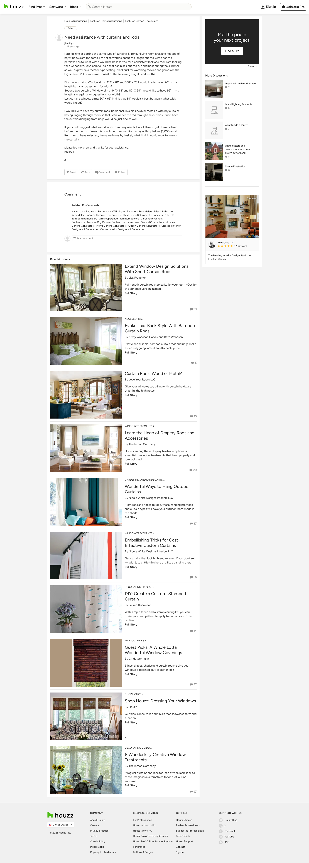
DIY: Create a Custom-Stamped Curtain (155, 596)
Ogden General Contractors (144, 225)
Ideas (74, 7)
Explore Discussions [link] (75, 21)
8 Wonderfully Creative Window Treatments (155, 757)
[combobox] (139, 6)
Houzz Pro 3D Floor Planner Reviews (153, 841)
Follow (122, 172)
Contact (180, 846)
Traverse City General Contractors (106, 222)
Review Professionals (188, 825)
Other (71, 28)
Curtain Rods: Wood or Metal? (153, 373)
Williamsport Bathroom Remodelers (119, 218)
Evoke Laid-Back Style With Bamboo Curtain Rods (160, 328)
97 (195, 791)
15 (195, 416)
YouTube (229, 836)
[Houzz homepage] (14, 6)
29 (195, 309)
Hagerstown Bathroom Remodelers (92, 211)
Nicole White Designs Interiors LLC (151, 497)
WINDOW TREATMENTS (139, 426)
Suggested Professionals (190, 830)
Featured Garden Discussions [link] (141, 21)
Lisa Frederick (137, 277)
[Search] (89, 6)
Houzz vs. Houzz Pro (144, 825)
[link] (237, 246)
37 (195, 684)
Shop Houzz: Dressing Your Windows (160, 700)
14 (195, 630)
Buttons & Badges (143, 852)
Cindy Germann (139, 658)
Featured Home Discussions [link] (106, 21)
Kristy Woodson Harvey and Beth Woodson (156, 337)
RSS (226, 842)
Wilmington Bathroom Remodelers (132, 211)
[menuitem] (36, 7)
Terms (93, 836)
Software (56, 7)
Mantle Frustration (235, 166)
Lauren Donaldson (140, 605)
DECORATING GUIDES (138, 747)
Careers (94, 825)
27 (195, 523)
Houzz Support (184, 841)
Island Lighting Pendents (238, 104)
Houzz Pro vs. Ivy (142, 830)
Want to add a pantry (236, 125)
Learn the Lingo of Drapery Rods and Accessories (159, 435)
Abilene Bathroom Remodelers (104, 215)
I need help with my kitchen (240, 83)
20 (195, 470)
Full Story (131, 293)
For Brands (139, 846)
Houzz (133, 707)
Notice (105, 830)
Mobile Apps (97, 846)
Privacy (94, 830)
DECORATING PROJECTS (139, 586)
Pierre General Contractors (111, 225)
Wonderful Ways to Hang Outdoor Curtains (157, 489)
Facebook (230, 831)
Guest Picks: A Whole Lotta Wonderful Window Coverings (153, 650)
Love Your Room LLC (142, 379)
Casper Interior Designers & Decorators (122, 229)
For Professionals (142, 820)
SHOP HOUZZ (133, 694)
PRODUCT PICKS (134, 640)
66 (195, 577)
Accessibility (183, 836)
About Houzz (97, 820)
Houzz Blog (230, 820)
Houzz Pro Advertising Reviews (150, 836)
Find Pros (35, 7)
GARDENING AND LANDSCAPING (144, 479)
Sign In (180, 852)
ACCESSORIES (133, 318)
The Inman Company (142, 444)
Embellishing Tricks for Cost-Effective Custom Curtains (152, 542)
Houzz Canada (184, 820)
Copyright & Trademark (103, 852)
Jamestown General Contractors (145, 222)
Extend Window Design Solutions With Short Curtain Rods (156, 269)
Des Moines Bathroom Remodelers (143, 215)
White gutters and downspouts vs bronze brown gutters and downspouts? (237, 149)
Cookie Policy (97, 841)
